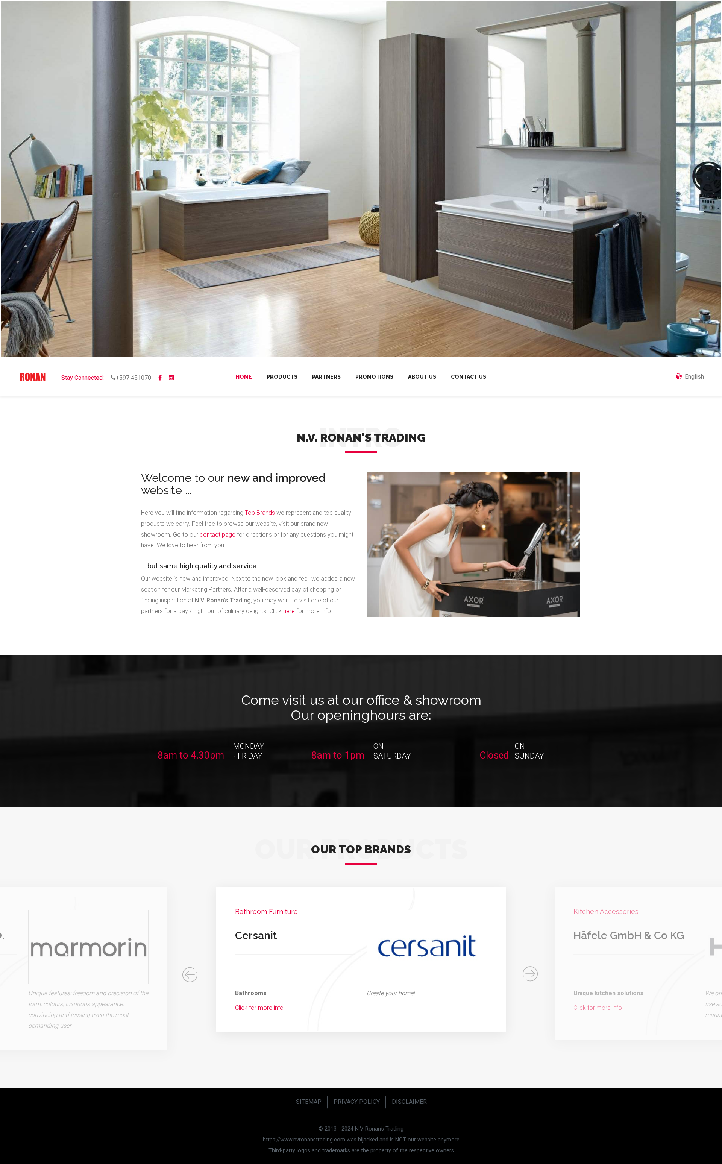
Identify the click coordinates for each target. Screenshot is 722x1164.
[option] (361, 963)
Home (244, 377)
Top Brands (260, 512)
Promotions (374, 377)
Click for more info (259, 1007)
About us (422, 377)
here (289, 611)
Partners (326, 377)
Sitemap (309, 1101)
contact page (217, 534)
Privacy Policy (357, 1101)
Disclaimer (409, 1101)
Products (282, 377)
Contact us (468, 377)
